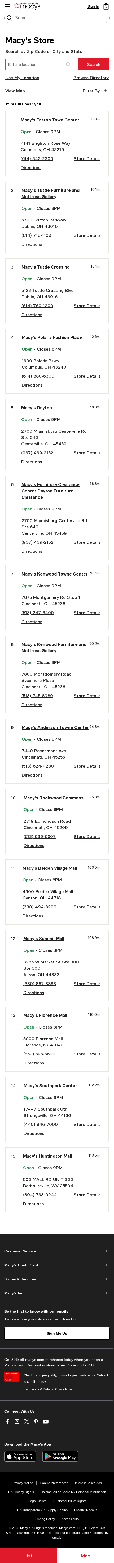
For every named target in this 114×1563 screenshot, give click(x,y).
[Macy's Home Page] (28, 6)
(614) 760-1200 (37, 305)
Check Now (63, 1389)
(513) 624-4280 (38, 765)
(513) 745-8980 (37, 695)
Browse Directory (91, 77)
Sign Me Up (57, 1333)
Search (93, 64)
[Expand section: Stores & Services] (57, 1279)
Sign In (93, 6)
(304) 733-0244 (40, 1194)
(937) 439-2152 (37, 452)
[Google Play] (60, 1456)
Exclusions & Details (38, 1389)
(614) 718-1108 (36, 235)
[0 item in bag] (106, 6)
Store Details (87, 158)
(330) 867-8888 (39, 983)
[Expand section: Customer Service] (57, 1251)
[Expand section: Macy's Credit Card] (57, 1265)
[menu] (7, 6)
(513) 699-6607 (40, 836)
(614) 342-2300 (37, 158)
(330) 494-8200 (39, 906)
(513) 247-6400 (37, 612)
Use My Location (22, 77)
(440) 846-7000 (41, 1124)
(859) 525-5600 (39, 1053)
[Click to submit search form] (68, 64)
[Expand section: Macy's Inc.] (57, 1293)
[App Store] (20, 1456)
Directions (31, 167)
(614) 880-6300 (38, 375)
